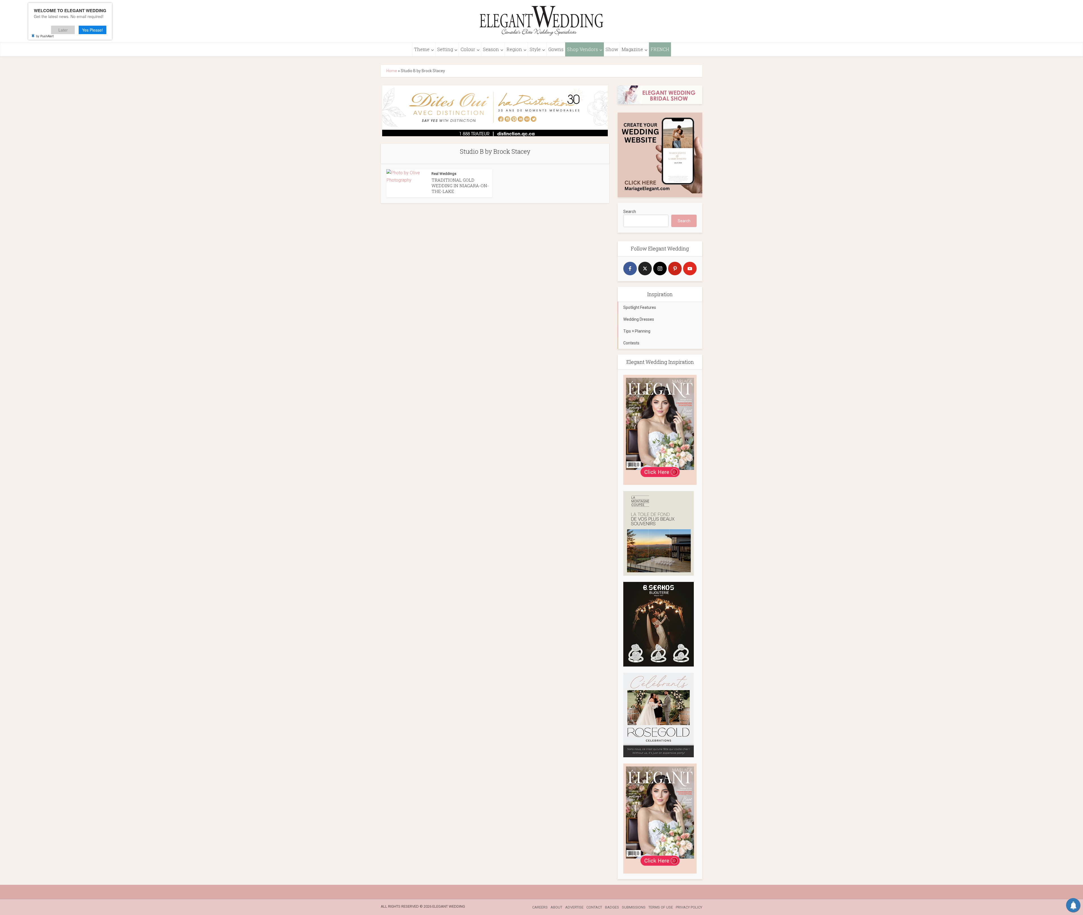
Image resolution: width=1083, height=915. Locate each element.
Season (491, 49)
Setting (445, 49)
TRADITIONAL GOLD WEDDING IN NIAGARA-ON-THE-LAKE (460, 185)
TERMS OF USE (660, 907)
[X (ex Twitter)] (645, 268)
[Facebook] (630, 268)
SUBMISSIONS (634, 907)
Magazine (632, 49)
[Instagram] (660, 268)
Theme (422, 49)
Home (391, 71)
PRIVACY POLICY (689, 907)
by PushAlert (45, 36)
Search (629, 211)
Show (612, 49)
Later (63, 30)
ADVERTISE (574, 907)
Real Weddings (444, 173)
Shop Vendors (582, 49)
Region (514, 49)
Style (535, 49)
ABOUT (556, 907)
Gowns (555, 49)
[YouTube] (690, 268)
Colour (468, 49)
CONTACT (594, 907)
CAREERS (540, 907)
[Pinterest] (675, 268)
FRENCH (660, 49)
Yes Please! (92, 30)
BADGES (612, 907)
